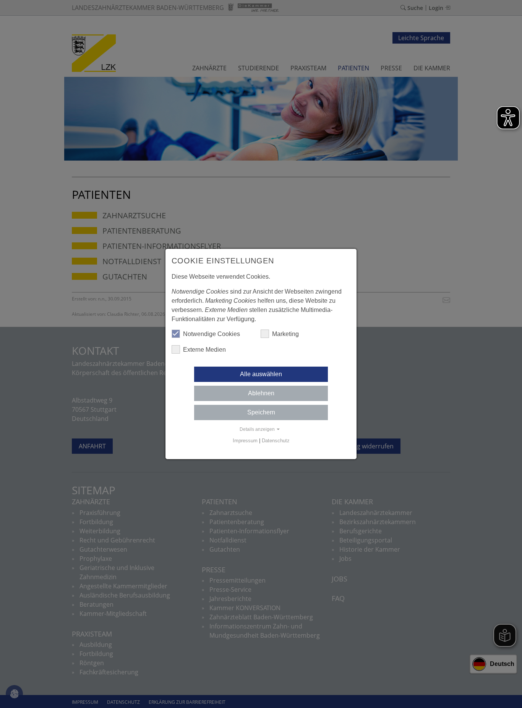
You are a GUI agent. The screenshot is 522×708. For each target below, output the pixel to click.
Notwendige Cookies (211, 334)
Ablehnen (261, 393)
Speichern (261, 412)
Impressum (245, 440)
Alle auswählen (261, 374)
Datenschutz (276, 440)
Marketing (285, 334)
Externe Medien (204, 349)
